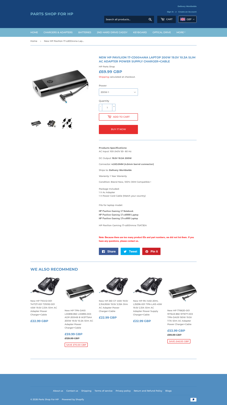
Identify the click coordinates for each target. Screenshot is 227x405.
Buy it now (118, 129)
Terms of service (104, 390)
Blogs (168, 390)
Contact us (72, 390)
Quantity (104, 100)
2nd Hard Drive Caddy (112, 32)
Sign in (170, 12)
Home (34, 32)
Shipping (104, 76)
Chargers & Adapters (58, 32)
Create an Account (187, 12)
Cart (169, 19)
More (180, 32)
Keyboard (140, 32)
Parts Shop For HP (51, 14)
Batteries (84, 32)
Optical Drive (162, 32)
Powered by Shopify (73, 399)
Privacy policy (123, 390)
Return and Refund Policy (148, 390)
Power (103, 85)
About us (58, 390)
